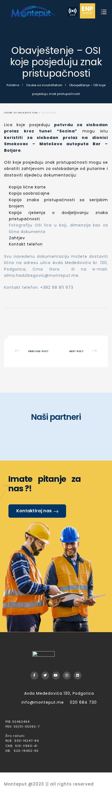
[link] (33, 11)
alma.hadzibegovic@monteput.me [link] (41, 275)
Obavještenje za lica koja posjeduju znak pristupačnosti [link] (32, 351)
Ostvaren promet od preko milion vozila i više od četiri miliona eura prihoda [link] (80, 351)
